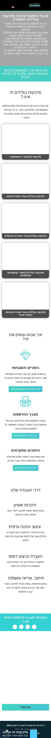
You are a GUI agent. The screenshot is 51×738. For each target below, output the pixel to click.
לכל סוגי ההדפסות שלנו (25, 435)
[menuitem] (13, 7)
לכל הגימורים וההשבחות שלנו (25, 389)
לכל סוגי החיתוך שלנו (25, 468)
